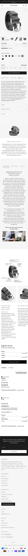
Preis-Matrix (4, 483)
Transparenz (4, 480)
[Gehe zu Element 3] (12, 39)
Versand (3, 492)
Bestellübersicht (5, 514)
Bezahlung (4, 496)
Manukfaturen (4, 485)
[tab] (21, 373)
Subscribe (14, 451)
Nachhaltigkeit (5, 478)
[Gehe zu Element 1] (3, 39)
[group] (14, 346)
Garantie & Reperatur (6, 501)
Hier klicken (10, 536)
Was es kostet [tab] (22, 166)
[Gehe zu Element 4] (16, 39)
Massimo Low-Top (5, 100)
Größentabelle (24, 65)
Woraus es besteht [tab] (14, 166)
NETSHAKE (21, 545)
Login (2, 511)
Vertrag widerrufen (8, 504)
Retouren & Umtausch (7, 494)
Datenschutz (4, 523)
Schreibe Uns (8, 534)
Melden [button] (19, 390)
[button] (14, 48)
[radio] (2, 56)
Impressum (4, 525)
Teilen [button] (23, 390)
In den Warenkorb (14, 72)
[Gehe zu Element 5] (21, 39)
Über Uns (3, 476)
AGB (2, 520)
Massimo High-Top (16, 98)
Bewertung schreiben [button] (14, 362)
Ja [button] (17, 390)
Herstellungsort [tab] (6, 166)
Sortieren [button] (3, 367)
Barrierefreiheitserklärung (7, 527)
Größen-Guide (4, 498)
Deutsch (13, 542)
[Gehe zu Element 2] (8, 39)
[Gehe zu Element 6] (25, 39)
